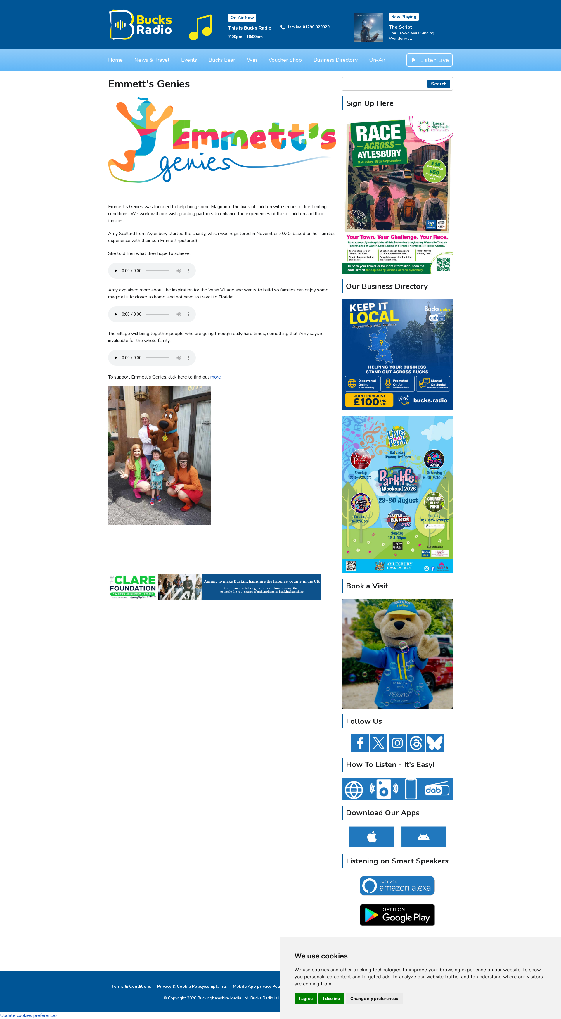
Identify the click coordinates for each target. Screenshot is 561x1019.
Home (115, 59)
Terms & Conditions (131, 986)
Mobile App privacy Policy (258, 986)
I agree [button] (306, 998)
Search (438, 84)
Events (189, 59)
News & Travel (151, 59)
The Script (400, 27)
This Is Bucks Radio (249, 28)
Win (252, 59)
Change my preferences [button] (374, 998)
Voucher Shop (285, 59)
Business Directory (336, 59)
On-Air (377, 59)
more (215, 377)
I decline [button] (331, 998)
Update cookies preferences (29, 1015)
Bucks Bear (222, 59)
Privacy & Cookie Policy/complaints (192, 986)
